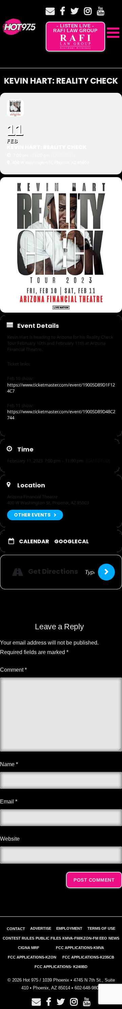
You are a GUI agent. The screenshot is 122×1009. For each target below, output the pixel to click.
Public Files (48, 938)
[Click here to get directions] (106, 572)
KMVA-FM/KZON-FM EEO (84, 938)
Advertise (40, 928)
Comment (13, 670)
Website (10, 839)
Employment (69, 928)
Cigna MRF (28, 948)
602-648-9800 (88, 988)
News (113, 938)
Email (8, 801)
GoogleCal (71, 542)
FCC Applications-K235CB (88, 957)
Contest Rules (18, 938)
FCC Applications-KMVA (80, 948)
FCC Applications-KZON (32, 957)
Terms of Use (101, 928)
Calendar (34, 542)
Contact (16, 929)
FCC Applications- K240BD (61, 967)
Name (9, 764)
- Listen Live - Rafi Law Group (75, 28)
